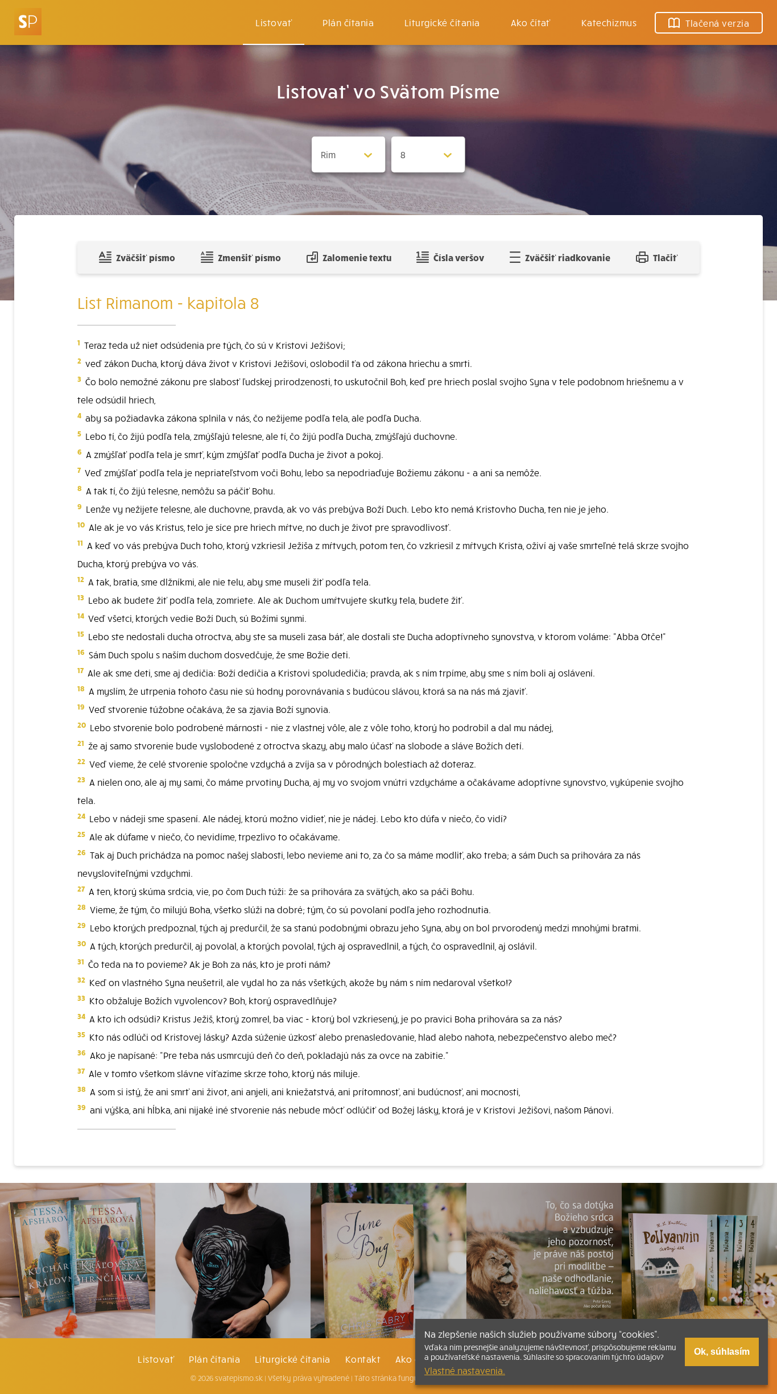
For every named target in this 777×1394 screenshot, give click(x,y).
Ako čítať (531, 22)
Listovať (273, 22)
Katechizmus (609, 22)
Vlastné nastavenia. (464, 1370)
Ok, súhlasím (722, 1351)
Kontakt (363, 1358)
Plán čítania (214, 1358)
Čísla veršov (458, 257)
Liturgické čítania (442, 22)
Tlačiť (665, 257)
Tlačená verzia (717, 22)
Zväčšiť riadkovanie (567, 257)
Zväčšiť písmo (145, 257)
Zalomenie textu (357, 257)
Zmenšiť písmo (249, 257)
